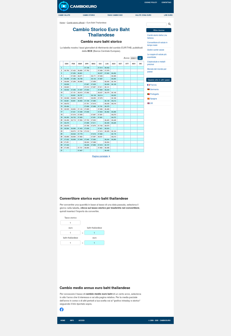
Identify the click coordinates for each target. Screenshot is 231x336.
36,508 (66, 98)
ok (140, 58)
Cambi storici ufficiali (76, 22)
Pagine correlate (101, 156)
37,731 (80, 147)
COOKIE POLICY (150, 2)
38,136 (93, 95)
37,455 (66, 147)
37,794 (80, 131)
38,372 (113, 117)
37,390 (73, 76)
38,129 (113, 84)
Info (72, 320)
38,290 (113, 78)
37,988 (93, 142)
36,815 (80, 92)
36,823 (66, 87)
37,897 (93, 87)
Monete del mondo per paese (156, 70)
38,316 (113, 103)
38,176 (113, 134)
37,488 (73, 78)
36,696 (73, 139)
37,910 (100, 131)
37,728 (86, 67)
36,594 (66, 128)
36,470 (66, 123)
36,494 (66, 106)
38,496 (107, 147)
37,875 (93, 125)
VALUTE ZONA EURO (143, 15)
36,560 (73, 128)
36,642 (73, 134)
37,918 (86, 131)
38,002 (107, 67)
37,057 (80, 90)
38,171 (93, 76)
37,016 (73, 114)
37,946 (86, 139)
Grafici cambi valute (155, 49)
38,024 (86, 142)
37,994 (100, 90)
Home (62, 22)
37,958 (100, 70)
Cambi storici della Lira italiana (157, 36)
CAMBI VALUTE (64, 15)
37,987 (100, 78)
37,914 (100, 67)
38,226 (86, 145)
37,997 (93, 136)
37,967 (93, 114)
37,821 (100, 128)
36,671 (80, 76)
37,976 (107, 70)
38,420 (107, 120)
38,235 (107, 103)
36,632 (66, 90)
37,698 (100, 109)
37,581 (100, 114)
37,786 (86, 125)
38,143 (93, 78)
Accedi (81, 320)
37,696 (86, 123)
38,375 (107, 106)
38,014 (100, 95)
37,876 (100, 98)
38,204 (107, 142)
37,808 (86, 106)
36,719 (73, 120)
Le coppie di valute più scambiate (157, 55)
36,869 (66, 136)
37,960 (93, 139)
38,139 (107, 101)
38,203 (113, 95)
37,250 (73, 73)
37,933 (107, 73)
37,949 (80, 139)
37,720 (86, 120)
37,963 (80, 136)
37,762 (86, 70)
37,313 (86, 87)
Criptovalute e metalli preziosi (156, 63)
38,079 (107, 92)
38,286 (113, 112)
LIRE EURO (168, 15)
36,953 (80, 101)
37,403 (80, 128)
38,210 (113, 136)
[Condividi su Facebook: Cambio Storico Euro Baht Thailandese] (62, 310)
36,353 (66, 117)
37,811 (100, 87)
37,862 (100, 147)
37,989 (93, 106)
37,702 (100, 125)
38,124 (113, 131)
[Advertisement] (101, 177)
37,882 (100, 134)
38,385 (113, 76)
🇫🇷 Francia (152, 84)
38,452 (113, 73)
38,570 (107, 125)
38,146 (113, 92)
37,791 (86, 103)
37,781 (100, 106)
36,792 (66, 70)
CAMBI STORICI (89, 15)
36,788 (80, 78)
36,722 (73, 117)
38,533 (107, 128)
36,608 (66, 81)
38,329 (107, 131)
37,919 (100, 145)
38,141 (107, 87)
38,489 (107, 109)
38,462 (107, 112)
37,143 (80, 109)
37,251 (66, 142)
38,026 (107, 84)
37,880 (93, 101)
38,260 (113, 139)
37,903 (93, 120)
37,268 (80, 112)
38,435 (107, 150)
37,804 (100, 112)
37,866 (93, 145)
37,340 (66, 145)
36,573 (73, 131)
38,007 (100, 73)
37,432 (73, 70)
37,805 (80, 117)
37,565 (80, 114)
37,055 (73, 90)
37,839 (86, 112)
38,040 (107, 81)
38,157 (107, 145)
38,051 (100, 136)
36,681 (66, 101)
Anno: (127, 57)
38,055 (93, 98)
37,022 (66, 139)
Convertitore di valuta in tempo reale (157, 43)
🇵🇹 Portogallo (153, 94)
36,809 (73, 98)
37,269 (73, 81)
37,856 (93, 81)
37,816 (93, 134)
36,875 (80, 98)
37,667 (80, 150)
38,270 (113, 114)
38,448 (113, 120)
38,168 (113, 98)
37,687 (86, 84)
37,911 (93, 123)
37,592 (86, 92)
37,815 (93, 103)
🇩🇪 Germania (153, 89)
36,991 (73, 95)
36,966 (80, 81)
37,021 (73, 112)
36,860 (80, 70)
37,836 (86, 128)
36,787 (80, 95)
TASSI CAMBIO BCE (115, 15)
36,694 (73, 136)
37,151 (73, 92)
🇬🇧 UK (150, 103)
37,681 (100, 117)
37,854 (80, 120)
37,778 (80, 134)
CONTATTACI (166, 2)
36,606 (66, 84)
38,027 (100, 92)
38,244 (107, 90)
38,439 (107, 123)
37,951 (93, 117)
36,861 (73, 101)
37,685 (86, 109)
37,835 (93, 84)
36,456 (66, 120)
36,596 (66, 78)
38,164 (113, 81)
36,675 (66, 125)
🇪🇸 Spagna (152, 98)
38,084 (86, 147)
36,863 (73, 109)
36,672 (66, 103)
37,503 (86, 90)
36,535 (66, 109)
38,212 (113, 101)
